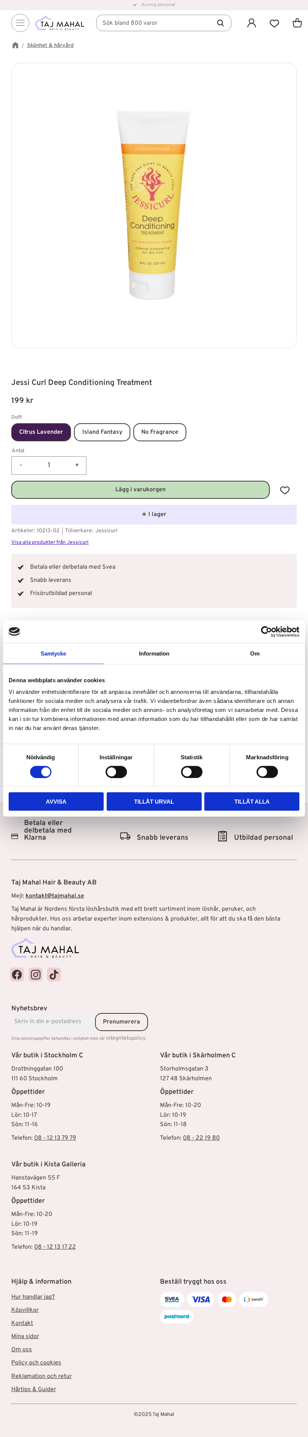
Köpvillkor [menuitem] (25, 1310)
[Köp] (140, 490)
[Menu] (20, 23)
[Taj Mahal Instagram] (35, 974)
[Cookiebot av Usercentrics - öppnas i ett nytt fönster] (266, 631)
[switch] (116, 772)
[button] (274, 22)
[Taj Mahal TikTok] (54, 974)
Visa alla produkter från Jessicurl (50, 542)
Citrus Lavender (41, 432)
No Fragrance (159, 432)
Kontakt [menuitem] (22, 1323)
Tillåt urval (154, 801)
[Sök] (220, 23)
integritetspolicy (125, 1038)
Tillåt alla (252, 801)
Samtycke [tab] (53, 653)
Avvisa (56, 801)
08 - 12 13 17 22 (55, 1247)
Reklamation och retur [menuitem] (41, 1376)
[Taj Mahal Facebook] (17, 974)
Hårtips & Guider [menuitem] (33, 1389)
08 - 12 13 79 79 (55, 1138)
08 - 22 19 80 (201, 1138)
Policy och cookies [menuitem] (36, 1363)
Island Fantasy (102, 432)
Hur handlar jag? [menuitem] (33, 1297)
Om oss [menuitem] (21, 1350)
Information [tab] (154, 653)
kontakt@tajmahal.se (55, 896)
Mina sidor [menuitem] (25, 1336)
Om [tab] (255, 653)
